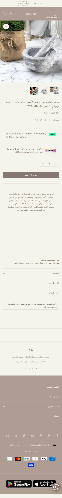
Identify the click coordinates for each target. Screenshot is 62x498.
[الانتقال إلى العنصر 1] (54, 90)
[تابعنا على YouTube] (32, 435)
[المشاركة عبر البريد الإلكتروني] (36, 120)
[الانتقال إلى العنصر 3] (34, 90)
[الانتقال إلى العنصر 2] (44, 90)
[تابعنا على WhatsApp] (7, 435)
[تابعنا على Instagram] (49, 435)
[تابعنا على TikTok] (24, 435)
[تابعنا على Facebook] (57, 435)
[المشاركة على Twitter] (45, 120)
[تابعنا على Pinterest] (40, 435)
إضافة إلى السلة (31, 175)
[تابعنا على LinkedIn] (15, 435)
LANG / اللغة (14, 445)
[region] (31, 355)
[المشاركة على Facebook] (49, 120)
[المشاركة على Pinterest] (41, 120)
